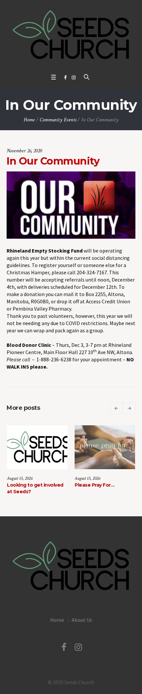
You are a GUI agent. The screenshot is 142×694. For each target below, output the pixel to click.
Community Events (58, 119)
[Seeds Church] (71, 35)
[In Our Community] (71, 204)
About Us (82, 625)
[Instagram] (73, 77)
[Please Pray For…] (52, 447)
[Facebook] (65, 77)
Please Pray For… (41, 485)
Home (29, 119)
